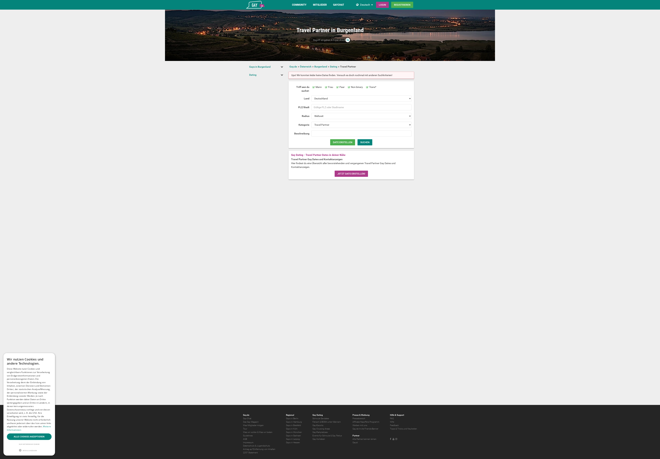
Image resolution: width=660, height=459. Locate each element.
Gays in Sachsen (293, 435)
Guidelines (248, 435)
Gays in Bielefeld (293, 425)
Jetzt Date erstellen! (351, 173)
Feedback (394, 425)
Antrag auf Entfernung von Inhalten (259, 449)
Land (306, 98)
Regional (290, 415)
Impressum (248, 442)
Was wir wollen (250, 432)
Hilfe (392, 422)
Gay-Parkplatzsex (320, 432)
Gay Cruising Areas (321, 429)
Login (382, 4)
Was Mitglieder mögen (253, 425)
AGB (245, 439)
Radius (305, 116)
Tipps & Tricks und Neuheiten (403, 429)
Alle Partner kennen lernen (364, 439)
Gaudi (355, 442)
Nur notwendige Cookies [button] (29, 444)
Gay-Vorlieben (318, 439)
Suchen (365, 142)
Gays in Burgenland (260, 66)
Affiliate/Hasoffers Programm (366, 422)
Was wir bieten (265, 432)
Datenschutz (249, 446)
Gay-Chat (247, 418)
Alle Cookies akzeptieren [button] (29, 436)
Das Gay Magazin (251, 422)
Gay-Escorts (317, 425)
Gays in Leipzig (293, 439)
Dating (252, 74)
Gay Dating (317, 415)
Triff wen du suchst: (302, 89)
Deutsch (365, 4)
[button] (29, 450)
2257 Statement (250, 452)
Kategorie (304, 124)
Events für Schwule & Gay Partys (327, 435)
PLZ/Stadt (303, 107)
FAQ (392, 418)
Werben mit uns (360, 425)
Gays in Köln (292, 429)
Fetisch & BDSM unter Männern (326, 422)
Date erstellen (342, 142)
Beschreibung (301, 133)
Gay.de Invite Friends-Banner (365, 429)
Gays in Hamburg (294, 422)
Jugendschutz (263, 446)
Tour (245, 429)
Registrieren (402, 4)
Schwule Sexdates (320, 418)
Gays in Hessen (293, 442)
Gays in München (294, 432)
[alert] (29, 404)
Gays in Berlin (292, 418)
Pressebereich (359, 418)
